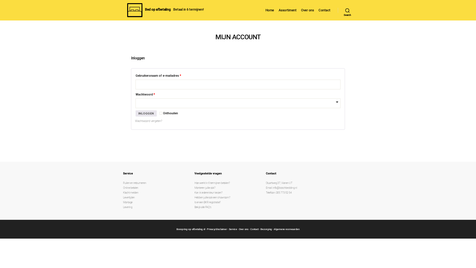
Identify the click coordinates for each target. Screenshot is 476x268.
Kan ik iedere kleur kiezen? (208, 192)
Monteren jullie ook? (204, 187)
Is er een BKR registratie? (207, 202)
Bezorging (266, 229)
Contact (324, 10)
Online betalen (130, 187)
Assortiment (288, 10)
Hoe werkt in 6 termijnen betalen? (212, 182)
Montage (128, 202)
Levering (127, 207)
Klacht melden (131, 192)
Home (270, 10)
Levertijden (129, 197)
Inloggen (146, 113)
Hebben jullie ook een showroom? (212, 197)
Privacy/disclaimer (217, 229)
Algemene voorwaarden (287, 229)
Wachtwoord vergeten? (148, 121)
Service (233, 229)
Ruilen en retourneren (134, 182)
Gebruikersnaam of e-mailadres (158, 75)
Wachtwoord (145, 94)
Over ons (307, 10)
